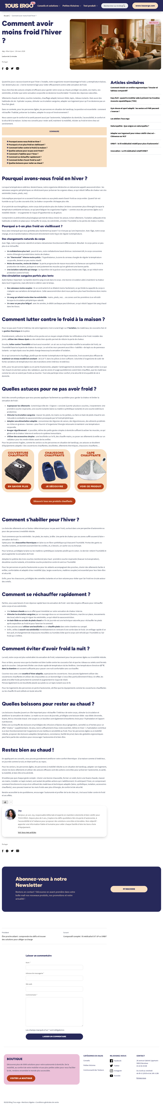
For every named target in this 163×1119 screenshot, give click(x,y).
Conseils (86, 1060)
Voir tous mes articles (27, 832)
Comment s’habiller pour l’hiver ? (23, 153)
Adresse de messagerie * (35, 973)
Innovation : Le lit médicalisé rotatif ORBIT (129, 151)
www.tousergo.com (145, 5)
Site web (29, 984)
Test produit (89, 5)
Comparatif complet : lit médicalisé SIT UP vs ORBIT (85, 936)
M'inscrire (129, 889)
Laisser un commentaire (54, 1036)
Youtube (117, 1075)
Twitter (116, 1066)
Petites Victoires (71, 5)
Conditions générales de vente (47, 1102)
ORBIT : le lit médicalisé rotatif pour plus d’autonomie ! (135, 143)
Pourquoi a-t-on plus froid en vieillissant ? (27, 144)
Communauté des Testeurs (93, 1070)
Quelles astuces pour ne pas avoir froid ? (26, 150)
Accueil (6, 16)
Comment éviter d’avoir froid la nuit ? (25, 160)
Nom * (28, 962)
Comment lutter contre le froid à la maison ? (28, 147)
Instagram (118, 1070)
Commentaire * (31, 995)
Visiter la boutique (21, 1078)
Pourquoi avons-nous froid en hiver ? (25, 141)
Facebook (117, 1061)
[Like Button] (5, 802)
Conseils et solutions (47, 5)
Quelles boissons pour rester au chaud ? (26, 163)
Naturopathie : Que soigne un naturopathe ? (130, 126)
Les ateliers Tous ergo (120, 118)
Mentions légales (28, 1102)
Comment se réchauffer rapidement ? (25, 157)
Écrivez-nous (141, 1078)
